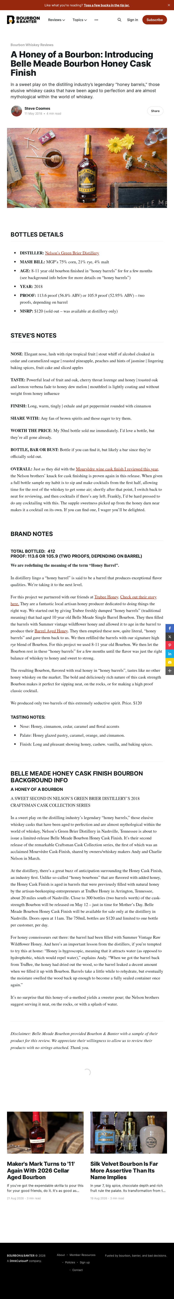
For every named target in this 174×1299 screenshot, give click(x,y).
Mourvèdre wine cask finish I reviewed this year (117, 469)
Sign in (132, 20)
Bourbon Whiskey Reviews (32, 45)
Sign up (85, 1262)
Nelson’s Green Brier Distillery (72, 253)
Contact (77, 1270)
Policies (70, 1262)
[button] (170, 628)
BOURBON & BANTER (20, 1255)
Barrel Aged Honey (51, 631)
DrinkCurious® (19, 1261)
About (61, 1255)
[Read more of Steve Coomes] (16, 111)
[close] (169, 5)
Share (155, 111)
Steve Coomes (37, 108)
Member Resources (82, 1255)
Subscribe (155, 20)
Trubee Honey (106, 597)
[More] (96, 20)
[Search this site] (119, 19)
